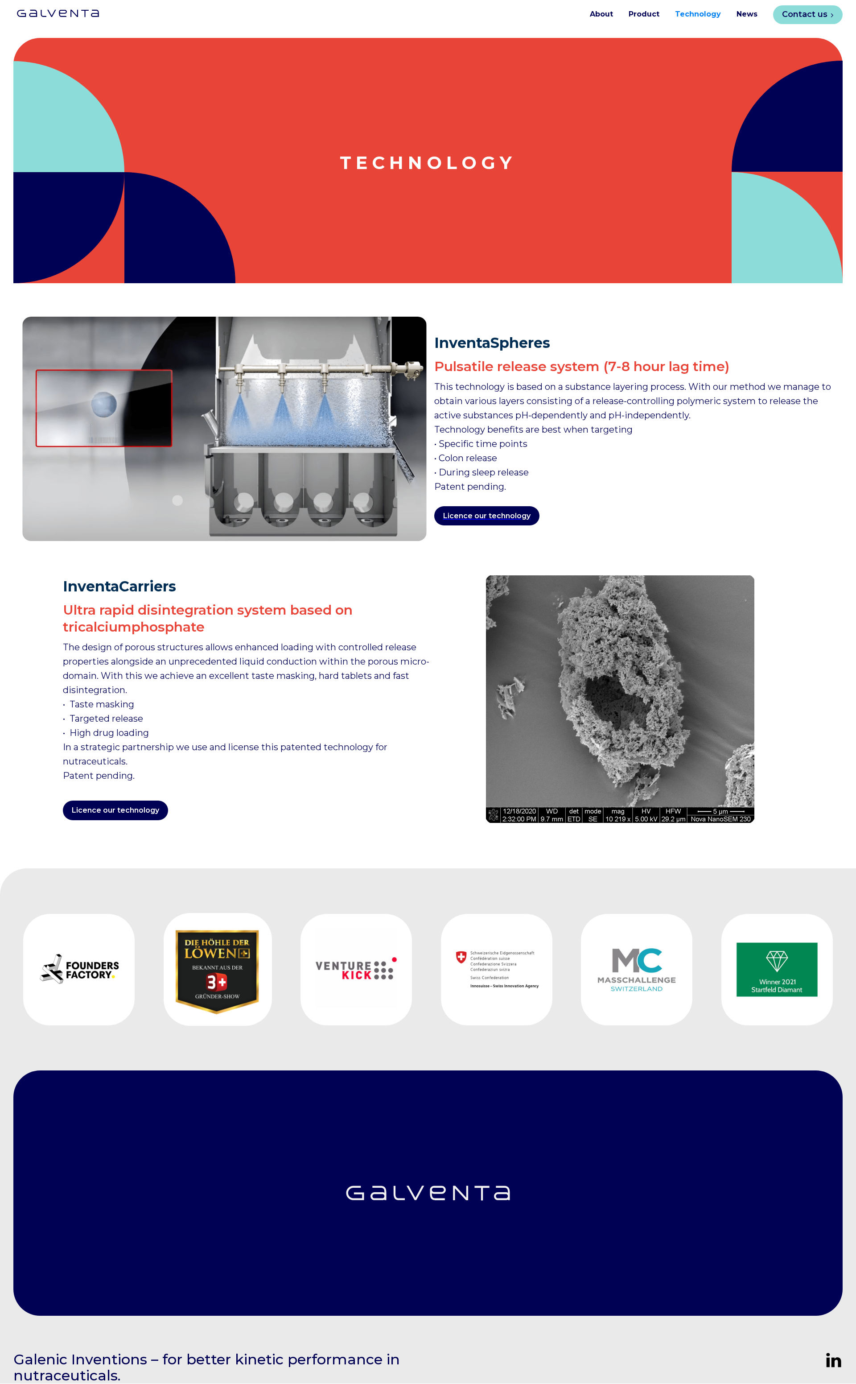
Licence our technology (115, 810)
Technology (698, 14)
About (601, 14)
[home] (51, 10)
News (747, 14)
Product (644, 14)
